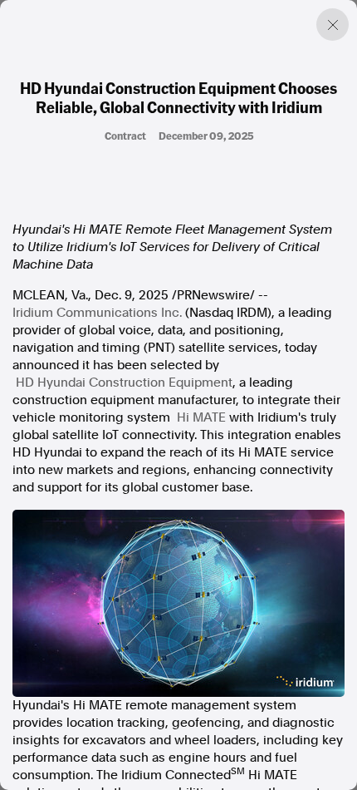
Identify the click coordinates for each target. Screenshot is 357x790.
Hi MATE (201, 417)
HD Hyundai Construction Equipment (124, 382)
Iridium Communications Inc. (97, 312)
